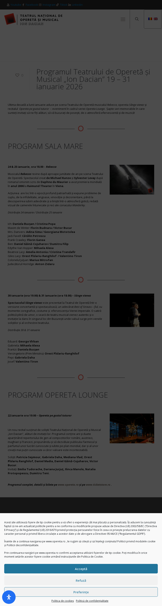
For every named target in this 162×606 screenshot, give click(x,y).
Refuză (81, 580)
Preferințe (81, 592)
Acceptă (81, 569)
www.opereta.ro (55, 541)
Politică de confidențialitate (92, 601)
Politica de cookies (62, 601)
